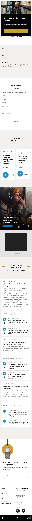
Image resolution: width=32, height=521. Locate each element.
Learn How (8, 226)
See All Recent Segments (16, 430)
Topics (2, 491)
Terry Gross (4, 58)
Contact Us (18, 507)
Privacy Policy (19, 502)
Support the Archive (6, 503)
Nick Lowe (3, 51)
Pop (9, 66)
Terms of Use (18, 504)
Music (6, 66)
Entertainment (4, 65)
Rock (11, 66)
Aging (2, 66)
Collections (4, 493)
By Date (3, 496)
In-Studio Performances (14, 65)
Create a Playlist (5, 501)
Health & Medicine (25, 65)
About (2, 498)
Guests (3, 488)
